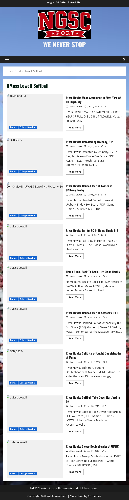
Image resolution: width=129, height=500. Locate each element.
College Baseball (27, 127)
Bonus (13, 127)
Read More (76, 128)
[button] (7, 59)
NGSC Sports (38, 488)
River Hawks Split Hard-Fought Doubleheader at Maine (35, 368)
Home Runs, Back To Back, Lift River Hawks (35, 284)
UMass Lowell (75, 106)
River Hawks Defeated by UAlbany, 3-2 (35, 157)
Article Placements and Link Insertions (73, 488)
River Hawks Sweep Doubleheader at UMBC (35, 459)
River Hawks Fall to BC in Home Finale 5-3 (35, 243)
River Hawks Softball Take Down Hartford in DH (35, 414)
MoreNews (76, 496)
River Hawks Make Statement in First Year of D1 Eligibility (35, 112)
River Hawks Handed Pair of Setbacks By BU (35, 325)
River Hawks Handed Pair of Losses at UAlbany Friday (35, 201)
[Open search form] (124, 59)
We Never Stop (64, 44)
